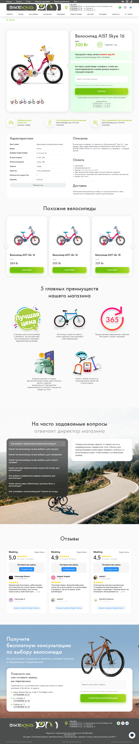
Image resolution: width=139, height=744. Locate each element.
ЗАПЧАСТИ (115, 14)
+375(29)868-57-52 (75, 10)
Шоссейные (33, 14)
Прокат (19, 1)
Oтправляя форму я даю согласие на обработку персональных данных (94, 85)
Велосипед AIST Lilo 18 (108, 255)
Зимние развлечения (62, 1)
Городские (47, 14)
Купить (102, 91)
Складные (103, 14)
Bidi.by (30, 742)
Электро (10, 14)
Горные (20, 14)
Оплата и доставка (42, 1)
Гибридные (61, 14)
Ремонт (9, 1)
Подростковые (76, 14)
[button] (68, 66)
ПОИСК (130, 14)
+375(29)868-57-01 (75, 6)
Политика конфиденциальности (121, 742)
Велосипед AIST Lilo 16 (65, 255)
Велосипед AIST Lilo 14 (22, 255)
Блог (75, 1)
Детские (90, 14)
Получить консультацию (103, 698)
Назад (11, 20)
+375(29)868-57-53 (75, 8)
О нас (28, 1)
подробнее (27, 270)
